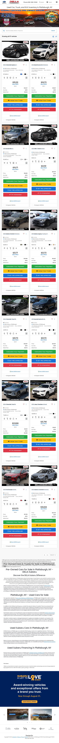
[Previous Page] (44, 555)
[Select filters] (53, 36)
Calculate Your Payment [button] (15, 96)
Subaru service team (50, 612)
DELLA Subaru (47, 585)
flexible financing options (49, 641)
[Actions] (26, 65)
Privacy (22, 737)
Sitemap (19, 737)
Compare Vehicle (10, 120)
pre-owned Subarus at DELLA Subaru (24, 598)
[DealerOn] (29, 735)
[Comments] (26, 78)
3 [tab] (31, 722)
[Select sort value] (56, 36)
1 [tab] (27, 722)
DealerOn (15, 737)
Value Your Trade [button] (16, 100)
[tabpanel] (17, 714)
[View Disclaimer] (16, 77)
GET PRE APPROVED (16, 105)
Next (55, 714)
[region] (15, 90)
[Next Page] (47, 555)
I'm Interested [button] (16, 109)
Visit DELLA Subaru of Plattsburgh (36, 653)
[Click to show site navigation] (56, 2)
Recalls (26, 737)
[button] (27, 51)
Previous (4, 714)
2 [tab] (29, 722)
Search (53, 30)
